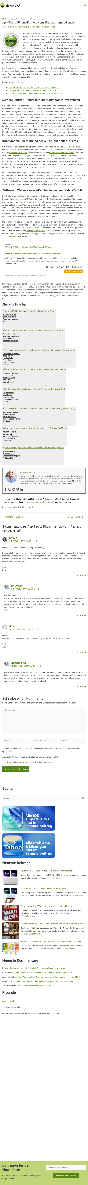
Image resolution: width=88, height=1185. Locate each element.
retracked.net (8, 1001)
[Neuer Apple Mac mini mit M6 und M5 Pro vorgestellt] (10, 895)
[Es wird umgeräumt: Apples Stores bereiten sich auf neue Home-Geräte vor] (10, 930)
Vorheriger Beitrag (13, 517)
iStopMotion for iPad (18, 152)
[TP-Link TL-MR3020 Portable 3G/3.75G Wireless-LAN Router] (44, 247)
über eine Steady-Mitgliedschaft (40, 502)
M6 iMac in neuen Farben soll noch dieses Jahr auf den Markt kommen (51, 941)
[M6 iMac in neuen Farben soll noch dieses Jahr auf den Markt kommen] (10, 948)
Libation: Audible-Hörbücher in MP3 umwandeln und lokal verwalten (38, 968)
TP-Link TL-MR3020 (34, 231)
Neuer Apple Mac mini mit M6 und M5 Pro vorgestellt (43, 888)
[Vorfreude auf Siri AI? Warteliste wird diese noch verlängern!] (10, 913)
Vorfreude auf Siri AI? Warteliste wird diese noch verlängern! (46, 906)
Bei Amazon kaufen (75, 271)
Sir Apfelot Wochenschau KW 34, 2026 (34, 986)
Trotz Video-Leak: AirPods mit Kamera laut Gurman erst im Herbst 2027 (49, 977)
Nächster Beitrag (76, 517)
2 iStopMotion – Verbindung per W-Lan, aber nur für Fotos (33, 90)
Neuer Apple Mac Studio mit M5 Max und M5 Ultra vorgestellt (47, 871)
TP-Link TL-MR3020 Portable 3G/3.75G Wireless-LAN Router (33, 253)
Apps (38, 27)
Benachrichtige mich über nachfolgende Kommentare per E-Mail (31, 757)
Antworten (81, 575)
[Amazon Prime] (80, 267)
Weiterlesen (58, 878)
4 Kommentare (48, 27)
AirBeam (21, 196)
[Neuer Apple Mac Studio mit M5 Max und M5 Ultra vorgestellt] (10, 877)
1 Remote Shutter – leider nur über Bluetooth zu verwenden (33, 87)
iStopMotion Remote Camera (61, 152)
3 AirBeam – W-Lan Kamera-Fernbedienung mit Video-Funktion (35, 93)
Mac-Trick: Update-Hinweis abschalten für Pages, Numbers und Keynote (41, 973)
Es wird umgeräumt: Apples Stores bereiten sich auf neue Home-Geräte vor (53, 924)
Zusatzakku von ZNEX (11, 236)
